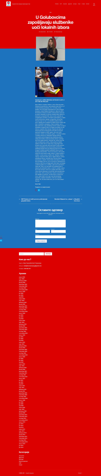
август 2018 (22, 443)
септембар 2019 (23, 420)
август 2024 (22, 313)
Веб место (37, 234)
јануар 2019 (22, 434)
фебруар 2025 (23, 302)
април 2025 (22, 299)
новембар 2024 (23, 308)
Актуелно (65, 3)
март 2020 (21, 409)
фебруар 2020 (23, 411)
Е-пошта (53, 229)
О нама (83, 3)
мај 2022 (21, 362)
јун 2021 (21, 382)
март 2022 (21, 366)
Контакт (87, 3)
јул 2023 (21, 337)
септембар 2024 (23, 311)
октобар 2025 (22, 288)
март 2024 (21, 322)
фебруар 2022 (23, 367)
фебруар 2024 (23, 324)
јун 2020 (21, 404)
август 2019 (22, 422)
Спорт (79, 3)
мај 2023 (21, 340)
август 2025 (22, 291)
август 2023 (22, 335)
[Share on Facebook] (36, 190)
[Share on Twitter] (39, 190)
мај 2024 (21, 318)
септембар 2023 (23, 333)
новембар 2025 (23, 286)
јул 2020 (21, 402)
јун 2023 (21, 338)
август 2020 (22, 400)
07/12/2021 (51, 31)
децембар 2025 (23, 284)
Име (36, 229)
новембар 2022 (23, 351)
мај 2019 (21, 427)
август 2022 (22, 356)
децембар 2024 (23, 306)
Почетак (56, 3)
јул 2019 (21, 423)
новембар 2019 (23, 416)
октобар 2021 (22, 375)
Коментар (37, 218)
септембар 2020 (23, 398)
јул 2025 (21, 293)
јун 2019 (21, 425)
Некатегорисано (23, 461)
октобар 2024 (22, 309)
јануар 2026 (22, 282)
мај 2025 (21, 297)
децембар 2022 (23, 349)
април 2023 (22, 342)
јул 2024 (21, 315)
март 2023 (21, 344)
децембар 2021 (23, 371)
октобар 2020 (22, 396)
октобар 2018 (22, 440)
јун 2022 (21, 360)
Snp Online (44, 31)
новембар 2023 (23, 329)
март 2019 (21, 431)
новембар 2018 (23, 438)
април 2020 (22, 407)
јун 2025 (21, 295)
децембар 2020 (23, 393)
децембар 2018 (23, 436)
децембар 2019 (23, 414)
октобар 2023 (22, 331)
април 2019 (22, 429)
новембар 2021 (23, 373)
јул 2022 (21, 358)
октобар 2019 (22, 418)
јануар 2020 (22, 413)
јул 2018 (21, 445)
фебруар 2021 (23, 389)
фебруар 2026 (23, 280)
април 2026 (22, 277)
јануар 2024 (22, 326)
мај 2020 (21, 405)
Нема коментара (59, 31)
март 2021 (21, 387)
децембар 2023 (23, 327)
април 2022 (22, 364)
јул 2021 (21, 380)
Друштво (70, 3)
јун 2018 (21, 447)
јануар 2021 (22, 391)
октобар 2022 (22, 353)
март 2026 (21, 279)
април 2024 (22, 320)
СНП (61, 3)
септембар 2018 (23, 442)
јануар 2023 (22, 347)
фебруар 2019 (23, 433)
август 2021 (22, 378)
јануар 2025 (22, 304)
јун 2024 (21, 317)
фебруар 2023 (23, 346)
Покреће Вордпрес (30, 473)
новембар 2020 (23, 394)
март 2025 (21, 300)
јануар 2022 (22, 369)
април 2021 (22, 385)
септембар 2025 (23, 289)
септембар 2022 (23, 355)
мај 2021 (21, 384)
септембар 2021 (23, 376)
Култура (75, 3)
